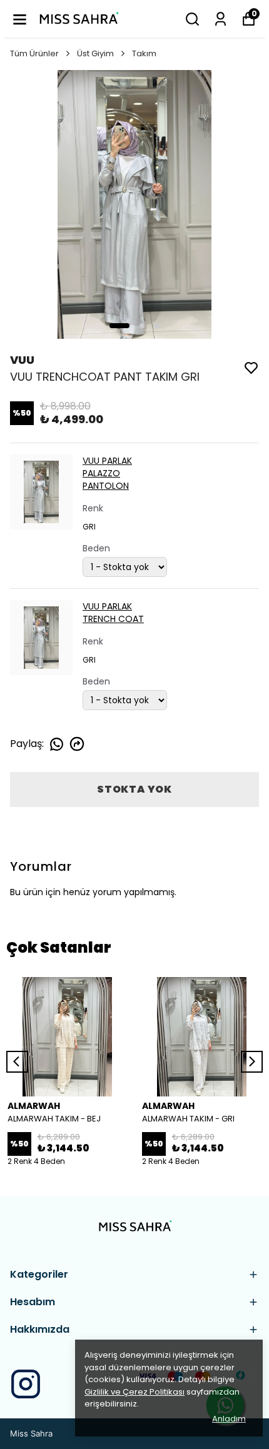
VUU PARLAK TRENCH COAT (113, 612)
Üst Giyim (95, 53)
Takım (144, 53)
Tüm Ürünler (34, 53)
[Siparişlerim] (220, 19)
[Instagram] (25, 1384)
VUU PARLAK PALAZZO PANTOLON (107, 473)
